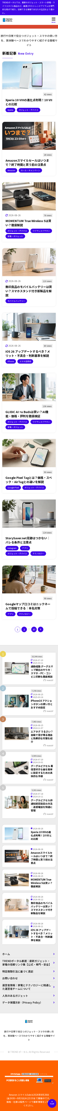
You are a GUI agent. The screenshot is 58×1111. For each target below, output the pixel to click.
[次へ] (40, 629)
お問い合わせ (10, 978)
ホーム (6, 954)
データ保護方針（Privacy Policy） (22, 1002)
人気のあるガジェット (15, 996)
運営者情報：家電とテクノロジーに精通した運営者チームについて (26, 987)
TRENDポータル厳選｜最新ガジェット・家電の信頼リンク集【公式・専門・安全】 (26, 962)
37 (34, 629)
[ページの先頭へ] (52, 1103)
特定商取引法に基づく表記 (19, 971)
